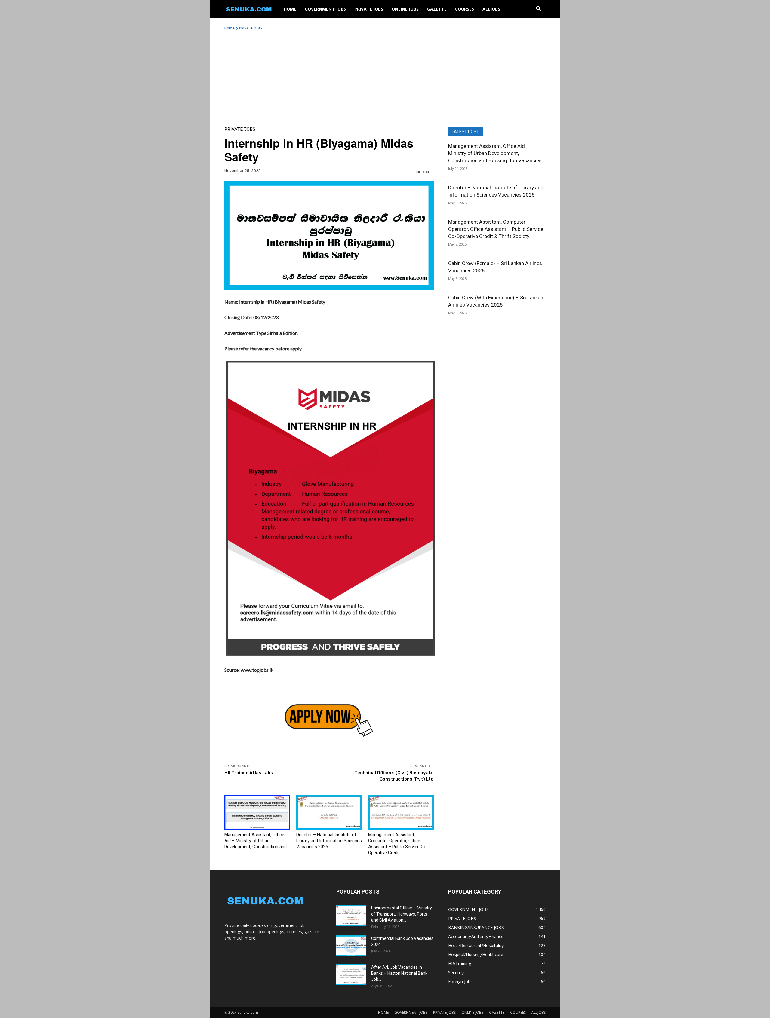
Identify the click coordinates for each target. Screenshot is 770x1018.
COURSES (464, 9)
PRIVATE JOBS (368, 9)
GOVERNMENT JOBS (325, 9)
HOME (290, 9)
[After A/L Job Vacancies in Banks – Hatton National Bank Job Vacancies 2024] (351, 974)
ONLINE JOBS (405, 9)
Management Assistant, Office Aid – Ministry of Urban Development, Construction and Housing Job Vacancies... (496, 153)
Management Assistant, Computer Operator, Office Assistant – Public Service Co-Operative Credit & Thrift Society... (495, 229)
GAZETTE (437, 9)
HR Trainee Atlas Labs (248, 772)
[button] (538, 9)
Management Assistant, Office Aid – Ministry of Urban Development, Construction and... (256, 840)
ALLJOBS (491, 9)
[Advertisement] (385, 76)
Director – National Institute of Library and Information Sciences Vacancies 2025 (329, 840)
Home (229, 28)
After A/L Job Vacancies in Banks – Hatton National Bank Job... (399, 973)
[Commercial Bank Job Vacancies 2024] (351, 945)
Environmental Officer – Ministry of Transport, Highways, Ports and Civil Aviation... (401, 914)
